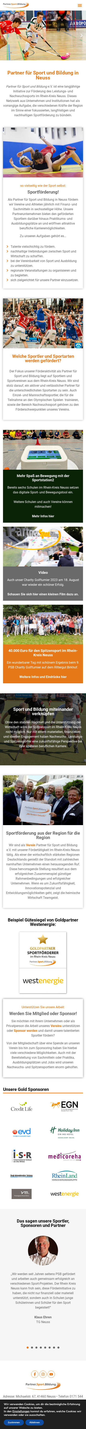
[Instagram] (43, 1374)
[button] (79, 5)
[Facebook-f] (34, 1374)
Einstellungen (21, 1411)
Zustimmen (14, 1422)
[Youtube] (51, 1374)
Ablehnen (34, 1422)
